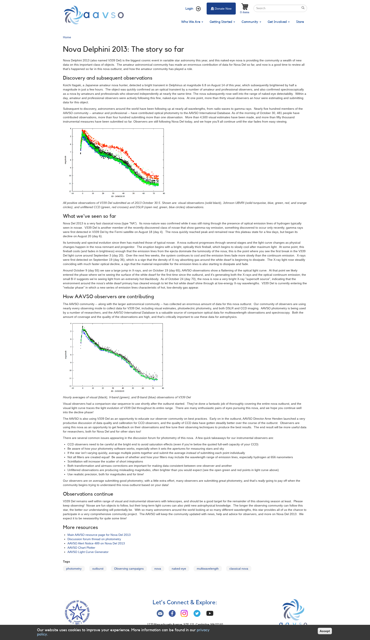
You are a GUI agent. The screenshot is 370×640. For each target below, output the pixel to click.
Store (300, 22)
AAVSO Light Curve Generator (88, 552)
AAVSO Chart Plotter (81, 547)
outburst (97, 568)
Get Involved (278, 22)
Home (67, 37)
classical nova (238, 568)
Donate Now (223, 8)
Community (250, 22)
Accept (325, 631)
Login (189, 8)
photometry (74, 568)
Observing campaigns (129, 568)
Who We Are (191, 22)
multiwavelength (208, 568)
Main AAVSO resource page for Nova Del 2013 (99, 534)
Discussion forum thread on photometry (94, 539)
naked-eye (179, 568)
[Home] (95, 15)
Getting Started (221, 22)
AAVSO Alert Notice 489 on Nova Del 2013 (96, 543)
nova (157, 568)
